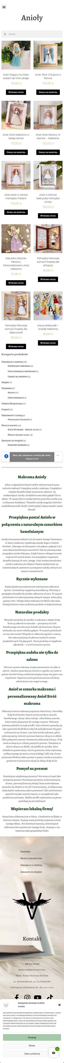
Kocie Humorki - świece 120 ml (23, 429)
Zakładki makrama (17, 444)
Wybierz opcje (16, 92)
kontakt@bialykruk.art (32, 952)
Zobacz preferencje (32, 1053)
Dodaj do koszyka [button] (48, 92)
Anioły (11, 392)
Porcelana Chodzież (18, 419)
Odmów (32, 1045)
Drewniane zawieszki (19, 365)
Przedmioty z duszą (11, 415)
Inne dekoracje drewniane (22, 371)
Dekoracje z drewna (12, 361)
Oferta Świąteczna (11, 403)
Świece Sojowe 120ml (18, 434)
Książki (5, 382)
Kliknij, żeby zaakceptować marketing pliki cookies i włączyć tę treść (32, 457)
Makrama (6, 388)
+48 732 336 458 (32, 963)
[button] (59, 1004)
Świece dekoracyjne (31, 858)
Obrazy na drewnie (18, 376)
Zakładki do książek (12, 440)
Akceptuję (32, 1037)
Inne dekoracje (16, 397)
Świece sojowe (9, 425)
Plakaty (5, 409)
